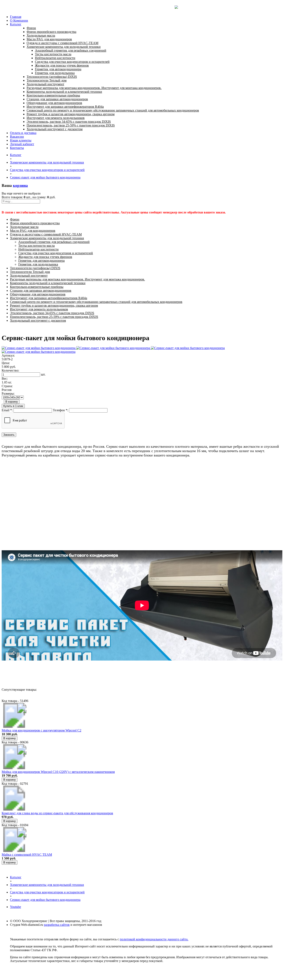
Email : (7, 410)
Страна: (7, 386)
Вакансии (17, 136)
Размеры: (8, 393)
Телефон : (60, 410)
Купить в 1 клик (13, 406)
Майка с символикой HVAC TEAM (27, 854)
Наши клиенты (20, 140)
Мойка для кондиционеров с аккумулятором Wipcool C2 (41, 730)
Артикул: (8, 355)
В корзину (11, 401)
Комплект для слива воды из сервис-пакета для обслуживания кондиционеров (57, 813)
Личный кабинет (22, 144)
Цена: (6, 363)
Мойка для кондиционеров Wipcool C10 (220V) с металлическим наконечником (58, 772)
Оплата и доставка (23, 133)
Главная (15, 17)
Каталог (15, 24)
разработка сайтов (57, 924)
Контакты (17, 148)
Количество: (10, 370)
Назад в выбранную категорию (24, 674)
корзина (20, 185)
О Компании (19, 20)
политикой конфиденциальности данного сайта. (154, 939)
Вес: (5, 378)
